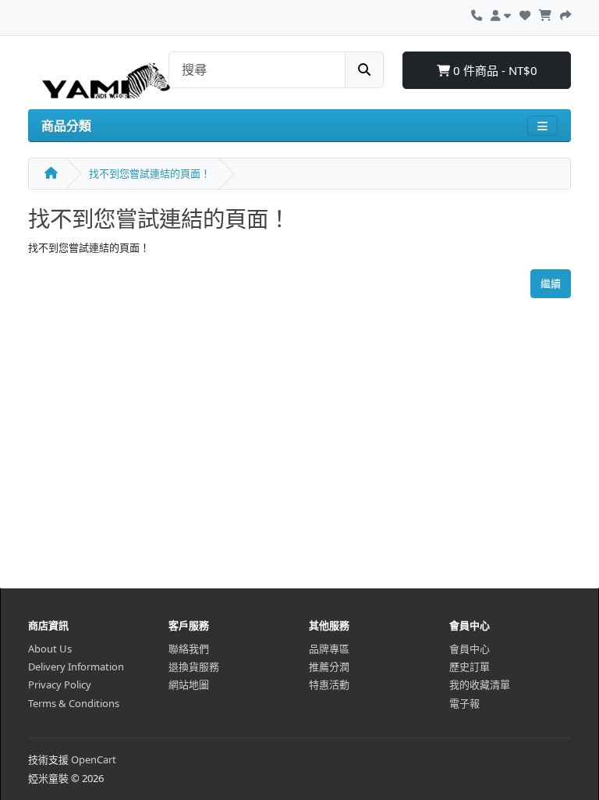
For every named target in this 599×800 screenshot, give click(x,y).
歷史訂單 (469, 667)
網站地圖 (188, 684)
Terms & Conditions (73, 703)
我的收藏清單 (479, 684)
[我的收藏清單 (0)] (524, 13)
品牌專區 (329, 649)
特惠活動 (329, 684)
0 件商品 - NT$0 (493, 70)
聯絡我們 (188, 649)
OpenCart (93, 759)
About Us (50, 649)
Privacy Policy (59, 684)
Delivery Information (76, 667)
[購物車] (545, 13)
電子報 (464, 703)
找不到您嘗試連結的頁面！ (150, 173)
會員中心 (469, 649)
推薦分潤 (329, 667)
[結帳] (565, 13)
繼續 (551, 283)
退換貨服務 (193, 667)
